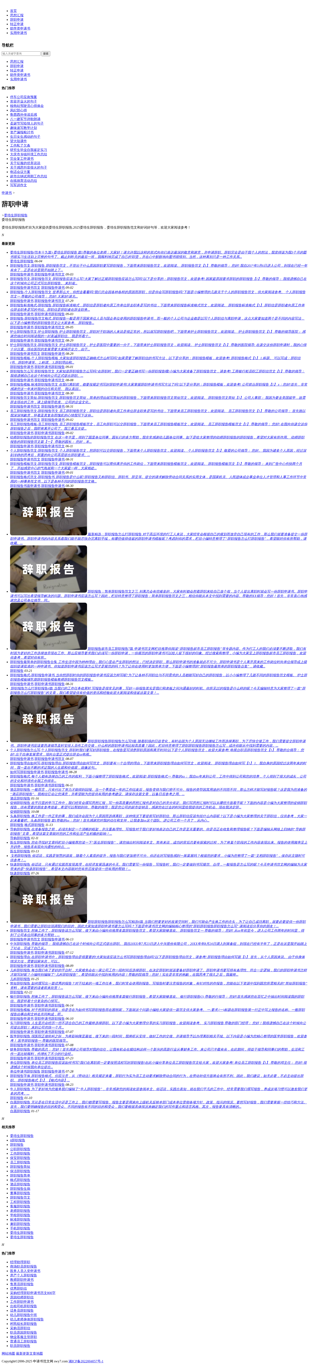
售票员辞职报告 (22, 1284)
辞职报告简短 (20, 1166)
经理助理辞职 (20, 1262)
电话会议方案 (20, 172)
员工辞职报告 (20, 1162)
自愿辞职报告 (20, 1111)
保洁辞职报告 (20, 1171)
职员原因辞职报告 (23, 1332)
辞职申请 (17, 19)
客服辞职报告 (20, 1206)
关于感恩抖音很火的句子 (28, 167)
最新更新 (22, 1353)
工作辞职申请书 (22, 1301)
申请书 (7, 193)
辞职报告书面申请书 (25, 486)
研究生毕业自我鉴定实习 (28, 150)
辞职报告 (17, 670)
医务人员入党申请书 (25, 1271)
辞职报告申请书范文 (49, 274)
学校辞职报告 (20, 1215)
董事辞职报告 (20, 1193)
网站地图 (8, 1353)
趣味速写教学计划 (23, 128)
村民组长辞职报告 (23, 1323)
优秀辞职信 (18, 1288)
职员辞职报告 (20, 1345)
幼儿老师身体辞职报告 (27, 1319)
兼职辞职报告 (20, 1224)
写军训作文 (18, 185)
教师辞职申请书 (22, 1279)
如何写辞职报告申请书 (27, 772)
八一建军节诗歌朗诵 (25, 119)
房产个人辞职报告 (23, 1275)
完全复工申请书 (22, 158)
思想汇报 (17, 15)
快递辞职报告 (20, 873)
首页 (13, 11)
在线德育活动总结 (23, 180)
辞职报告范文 (20, 1197)
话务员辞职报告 (22, 1310)
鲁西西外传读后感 (23, 114)
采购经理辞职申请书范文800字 (32, 1293)
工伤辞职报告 (20, 1153)
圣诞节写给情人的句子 (27, 123)
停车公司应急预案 (23, 97)
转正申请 (17, 24)
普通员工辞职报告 (23, 1341)
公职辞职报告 (20, 1149)
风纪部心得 (18, 110)
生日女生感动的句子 (25, 136)
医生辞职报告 (20, 851)
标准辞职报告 (20, 1219)
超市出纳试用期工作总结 (28, 176)
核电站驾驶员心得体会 (27, 106)
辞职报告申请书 (22, 274)
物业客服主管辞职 (23, 1337)
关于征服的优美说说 (25, 163)
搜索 (46, 53)
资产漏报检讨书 (22, 132)
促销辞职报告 (20, 811)
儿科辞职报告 (20, 979)
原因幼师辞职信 (22, 1297)
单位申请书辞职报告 (25, 1071)
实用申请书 (18, 33)
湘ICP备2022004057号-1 (86, 1361)
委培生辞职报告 (16, 215)
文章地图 (36, 1353)
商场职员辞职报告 (23, 1266)
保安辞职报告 (20, 1158)
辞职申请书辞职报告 (49, 314)
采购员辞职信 (20, 1328)
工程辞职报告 (20, 1202)
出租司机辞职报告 (23, 1306)
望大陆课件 (18, 141)
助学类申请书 (20, 28)
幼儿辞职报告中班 (23, 1315)
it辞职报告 (17, 1140)
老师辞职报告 (20, 1210)
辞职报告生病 (20, 1188)
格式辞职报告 (34, 825)
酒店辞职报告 (20, 798)
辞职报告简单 (20, 1175)
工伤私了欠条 (20, 145)
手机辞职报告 (20, 1228)
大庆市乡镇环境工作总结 (28, 154)
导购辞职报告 (20, 838)
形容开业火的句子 (23, 101)
